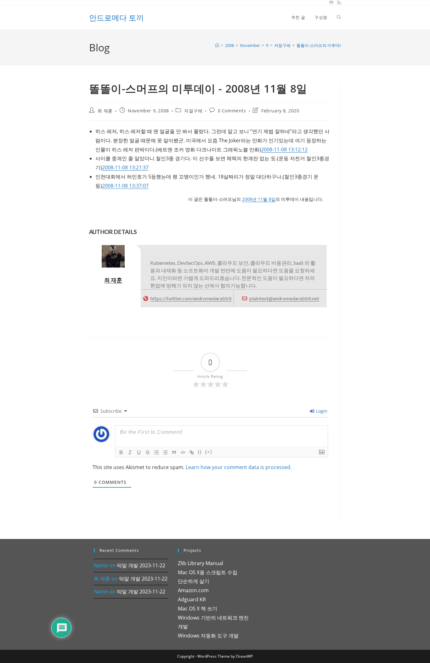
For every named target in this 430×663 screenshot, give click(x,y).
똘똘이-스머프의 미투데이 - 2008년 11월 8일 (336, 45)
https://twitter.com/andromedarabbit (191, 298)
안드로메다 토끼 (116, 17)
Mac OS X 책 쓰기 (197, 608)
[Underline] (138, 452)
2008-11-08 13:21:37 (125, 167)
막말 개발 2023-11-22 (141, 565)
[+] (208, 452)
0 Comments (232, 111)
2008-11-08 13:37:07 (125, 185)
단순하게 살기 (193, 581)
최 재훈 (105, 111)
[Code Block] (182, 452)
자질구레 (193, 111)
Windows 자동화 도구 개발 (208, 635)
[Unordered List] (165, 452)
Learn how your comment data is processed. (238, 467)
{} (200, 452)
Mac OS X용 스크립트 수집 (207, 572)
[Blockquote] (174, 452)
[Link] (191, 452)
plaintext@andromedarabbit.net (284, 298)
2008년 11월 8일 (258, 199)
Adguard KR (192, 599)
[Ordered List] (156, 452)
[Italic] (130, 452)
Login (321, 411)
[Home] (217, 45)
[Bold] (121, 452)
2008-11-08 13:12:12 (284, 149)
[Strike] (147, 452)
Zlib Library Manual (200, 563)
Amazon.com (193, 590)
